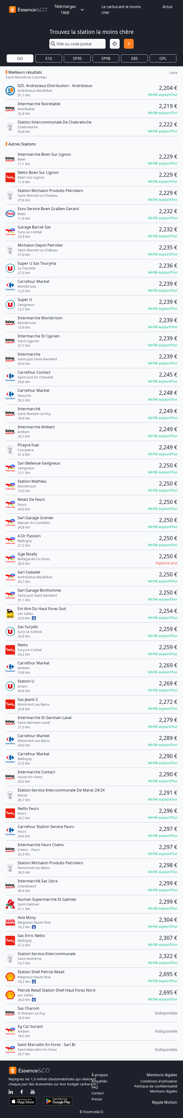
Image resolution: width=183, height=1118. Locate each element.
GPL (163, 58)
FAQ (95, 1087)
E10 (49, 58)
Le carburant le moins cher (121, 9)
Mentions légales (163, 1091)
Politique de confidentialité (155, 1086)
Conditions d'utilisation (158, 1081)
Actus (168, 6)
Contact (98, 1093)
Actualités (99, 1081)
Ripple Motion (164, 1102)
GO (20, 58)
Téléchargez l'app (65, 9)
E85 (134, 58)
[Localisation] (115, 44)
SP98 (106, 58)
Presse (97, 1099)
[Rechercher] (129, 44)
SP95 (77, 58)
